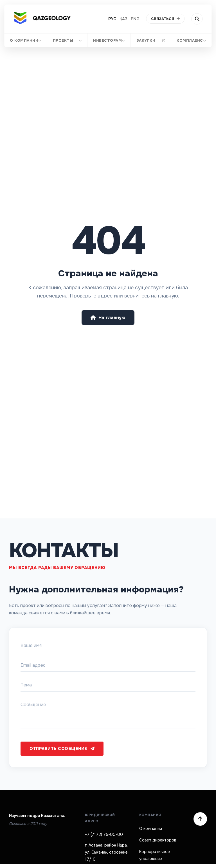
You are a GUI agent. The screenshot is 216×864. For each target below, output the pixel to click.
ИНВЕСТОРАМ (107, 40)
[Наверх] (200, 819)
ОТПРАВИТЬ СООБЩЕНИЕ (58, 748)
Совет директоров (157, 840)
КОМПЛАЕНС (190, 40)
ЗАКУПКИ (146, 40)
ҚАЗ (123, 19)
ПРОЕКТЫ (63, 40)
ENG (135, 19)
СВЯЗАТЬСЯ (162, 18)
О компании (150, 828)
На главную (111, 318)
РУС (112, 19)
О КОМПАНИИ (24, 40)
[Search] (197, 18)
